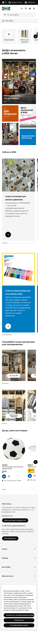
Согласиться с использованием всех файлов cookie (20, 615)
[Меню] (34, 8)
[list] (19, 36)
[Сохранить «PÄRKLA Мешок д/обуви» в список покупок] (35, 476)
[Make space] (19, 81)
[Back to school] (10, 134)
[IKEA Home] (6, 8)
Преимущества (7, 516)
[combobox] (18, 14)
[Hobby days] (28, 116)
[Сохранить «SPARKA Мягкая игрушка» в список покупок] (9, 476)
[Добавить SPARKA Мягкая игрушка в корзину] (4, 476)
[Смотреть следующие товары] (36, 36)
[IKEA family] (28, 137)
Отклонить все (19, 620)
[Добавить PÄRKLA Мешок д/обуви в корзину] (30, 476)
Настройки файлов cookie (19, 625)
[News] (10, 113)
